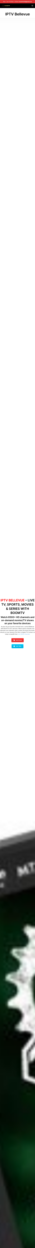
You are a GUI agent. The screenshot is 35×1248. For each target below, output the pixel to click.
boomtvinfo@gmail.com (25, 1)
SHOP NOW (19, 640)
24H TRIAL (19, 646)
